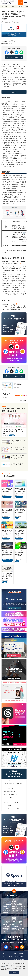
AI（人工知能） (8, 806)
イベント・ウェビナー (19, 953)
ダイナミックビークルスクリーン (12, 808)
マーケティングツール (7, 956)
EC (17, 6)
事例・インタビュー (7, 959)
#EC (14, 41)
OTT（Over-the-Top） (10, 791)
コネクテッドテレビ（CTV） (11, 794)
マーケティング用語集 (19, 959)
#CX (10, 41)
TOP (2, 6)
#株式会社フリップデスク (8, 43)
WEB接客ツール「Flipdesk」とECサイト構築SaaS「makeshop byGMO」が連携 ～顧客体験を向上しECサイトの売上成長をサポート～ (13, 307)
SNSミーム (7, 781)
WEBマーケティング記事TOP (10, 6)
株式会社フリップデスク (9, 304)
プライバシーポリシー (9, 966)
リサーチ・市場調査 (18, 956)
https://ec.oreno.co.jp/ (12, 263)
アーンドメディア (8, 788)
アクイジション (8, 797)
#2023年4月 (4, 41)
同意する (14, 972)
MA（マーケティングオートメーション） (14, 803)
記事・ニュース (6, 953)
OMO (5, 800)
